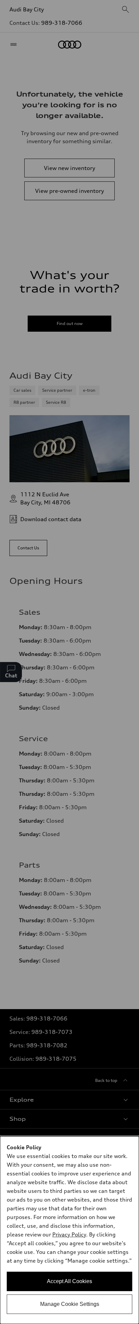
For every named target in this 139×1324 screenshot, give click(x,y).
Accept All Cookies (69, 1281)
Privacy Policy (69, 1234)
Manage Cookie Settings (69, 1304)
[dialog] (69, 1230)
